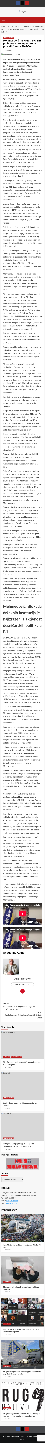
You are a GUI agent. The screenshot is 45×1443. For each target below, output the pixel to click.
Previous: (20, 1006)
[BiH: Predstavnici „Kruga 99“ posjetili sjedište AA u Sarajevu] (22, 1045)
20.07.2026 (7, 1376)
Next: (23, 1015)
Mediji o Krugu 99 (9, 37)
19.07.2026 (7, 1418)
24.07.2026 (7, 1334)
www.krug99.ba (11, 1203)
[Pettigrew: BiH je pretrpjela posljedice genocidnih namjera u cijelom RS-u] (22, 1127)
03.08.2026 (7, 1249)
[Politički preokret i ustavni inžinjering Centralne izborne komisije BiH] (22, 1312)
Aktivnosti (7, 1056)
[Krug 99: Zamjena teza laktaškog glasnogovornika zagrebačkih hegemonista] (22, 1354)
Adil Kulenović (22, 978)
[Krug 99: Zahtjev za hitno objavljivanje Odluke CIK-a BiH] (22, 1228)
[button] (3, 19)
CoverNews (32, 1436)
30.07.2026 (7, 1292)
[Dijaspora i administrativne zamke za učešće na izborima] (22, 1270)
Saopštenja (7, 1239)
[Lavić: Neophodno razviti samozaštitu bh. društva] (22, 1086)
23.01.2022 (8, 50)
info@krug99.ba (12, 1201)
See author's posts (22, 985)
